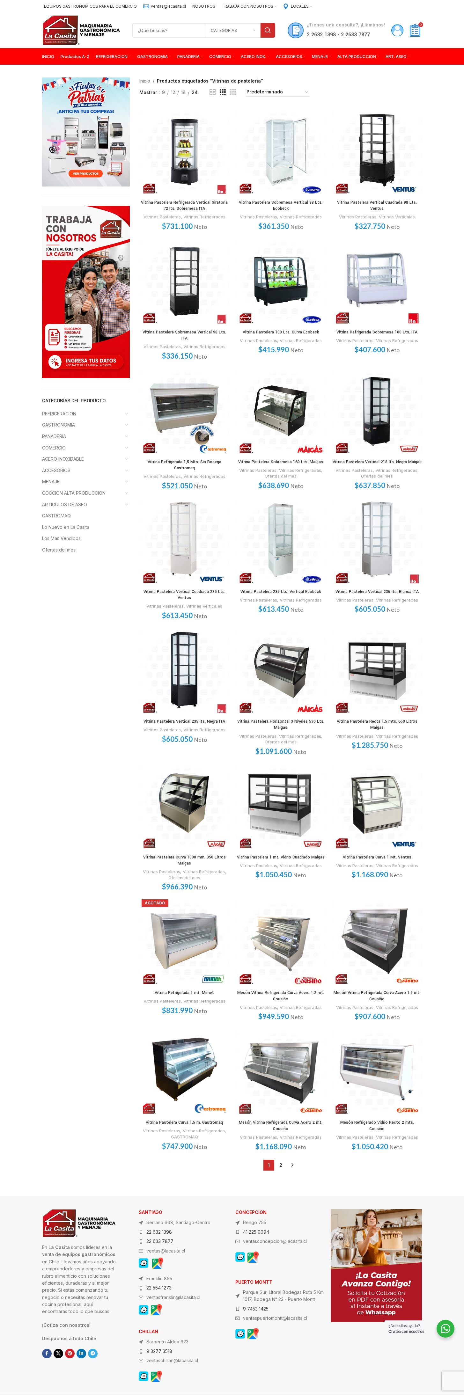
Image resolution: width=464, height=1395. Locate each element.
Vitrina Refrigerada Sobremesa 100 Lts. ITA (376, 332)
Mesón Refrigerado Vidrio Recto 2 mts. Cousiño (377, 1126)
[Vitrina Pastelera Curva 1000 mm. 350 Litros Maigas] (184, 806)
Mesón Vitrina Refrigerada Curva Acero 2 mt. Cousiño (280, 1126)
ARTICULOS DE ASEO (64, 504)
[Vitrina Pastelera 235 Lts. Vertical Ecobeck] (281, 541)
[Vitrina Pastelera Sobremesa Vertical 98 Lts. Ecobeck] (281, 151)
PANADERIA (54, 436)
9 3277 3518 (159, 1351)
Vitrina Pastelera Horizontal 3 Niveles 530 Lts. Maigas (280, 725)
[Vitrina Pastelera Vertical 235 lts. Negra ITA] (184, 670)
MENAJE (51, 481)
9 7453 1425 (256, 1308)
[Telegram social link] (93, 1353)
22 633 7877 (159, 1241)
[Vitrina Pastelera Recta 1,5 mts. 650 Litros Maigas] (377, 670)
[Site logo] (81, 30)
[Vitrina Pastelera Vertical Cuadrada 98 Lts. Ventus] (377, 151)
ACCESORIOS (56, 470)
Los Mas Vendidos (61, 538)
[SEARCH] (268, 30)
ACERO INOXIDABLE (63, 459)
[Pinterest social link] (70, 1353)
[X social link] (58, 1353)
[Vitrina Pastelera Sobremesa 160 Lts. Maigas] (281, 411)
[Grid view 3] (223, 92)
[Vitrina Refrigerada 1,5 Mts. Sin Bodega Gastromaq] (184, 411)
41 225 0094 (256, 1232)
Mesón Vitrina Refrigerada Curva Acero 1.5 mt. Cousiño (377, 996)
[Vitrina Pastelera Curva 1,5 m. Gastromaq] (184, 1072)
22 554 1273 (159, 1287)
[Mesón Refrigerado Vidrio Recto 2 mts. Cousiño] (377, 1072)
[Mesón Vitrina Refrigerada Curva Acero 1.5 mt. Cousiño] (377, 942)
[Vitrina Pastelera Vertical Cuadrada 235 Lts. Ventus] (184, 541)
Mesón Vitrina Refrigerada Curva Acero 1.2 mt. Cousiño (280, 996)
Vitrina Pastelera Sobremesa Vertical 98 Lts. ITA (184, 335)
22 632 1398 (159, 1232)
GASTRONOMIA (58, 424)
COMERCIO (54, 447)
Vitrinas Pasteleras (162, 216)
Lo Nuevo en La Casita (65, 527)
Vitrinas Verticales (397, 216)
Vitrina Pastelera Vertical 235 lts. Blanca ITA (377, 592)
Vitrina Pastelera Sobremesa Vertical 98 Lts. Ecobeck (280, 206)
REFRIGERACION (59, 413)
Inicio (144, 81)
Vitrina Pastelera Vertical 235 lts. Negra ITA (184, 721)
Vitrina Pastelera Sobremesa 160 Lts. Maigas (280, 462)
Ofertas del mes (59, 549)
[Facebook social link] (47, 1353)
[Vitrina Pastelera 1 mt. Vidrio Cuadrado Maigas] (281, 806)
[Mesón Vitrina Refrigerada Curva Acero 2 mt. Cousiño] (281, 1072)
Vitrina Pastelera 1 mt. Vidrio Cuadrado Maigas (281, 857)
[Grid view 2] (213, 92)
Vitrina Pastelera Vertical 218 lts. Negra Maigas (377, 462)
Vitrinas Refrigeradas (204, 216)
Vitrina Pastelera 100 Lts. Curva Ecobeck (281, 332)
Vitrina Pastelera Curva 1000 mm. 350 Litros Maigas (184, 860)
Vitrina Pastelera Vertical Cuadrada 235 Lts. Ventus (184, 595)
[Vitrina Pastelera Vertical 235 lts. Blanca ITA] (377, 541)
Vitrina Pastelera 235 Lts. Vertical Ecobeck (280, 592)
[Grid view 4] (233, 92)
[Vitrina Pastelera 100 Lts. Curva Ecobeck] (281, 281)
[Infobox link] (164, 6)
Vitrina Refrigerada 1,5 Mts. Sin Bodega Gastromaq (184, 465)
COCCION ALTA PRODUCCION (74, 493)
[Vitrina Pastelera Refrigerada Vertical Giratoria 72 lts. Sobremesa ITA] (184, 151)
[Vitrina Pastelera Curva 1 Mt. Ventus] (377, 806)
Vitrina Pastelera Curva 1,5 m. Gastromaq (184, 1122)
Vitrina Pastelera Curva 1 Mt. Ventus (377, 857)
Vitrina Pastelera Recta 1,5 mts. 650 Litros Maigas (377, 725)
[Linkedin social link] (81, 1353)
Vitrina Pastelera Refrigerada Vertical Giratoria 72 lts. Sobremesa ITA (184, 206)
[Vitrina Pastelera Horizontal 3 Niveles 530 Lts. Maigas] (281, 670)
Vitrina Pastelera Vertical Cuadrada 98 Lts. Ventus (377, 206)
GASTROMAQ (56, 515)
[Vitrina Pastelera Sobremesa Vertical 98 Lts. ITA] (184, 281)
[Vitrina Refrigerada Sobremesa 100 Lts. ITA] (377, 281)
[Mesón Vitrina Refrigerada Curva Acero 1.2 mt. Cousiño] (281, 942)
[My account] (397, 30)
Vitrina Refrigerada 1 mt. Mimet (184, 993)
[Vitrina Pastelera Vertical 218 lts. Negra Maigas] (377, 411)
